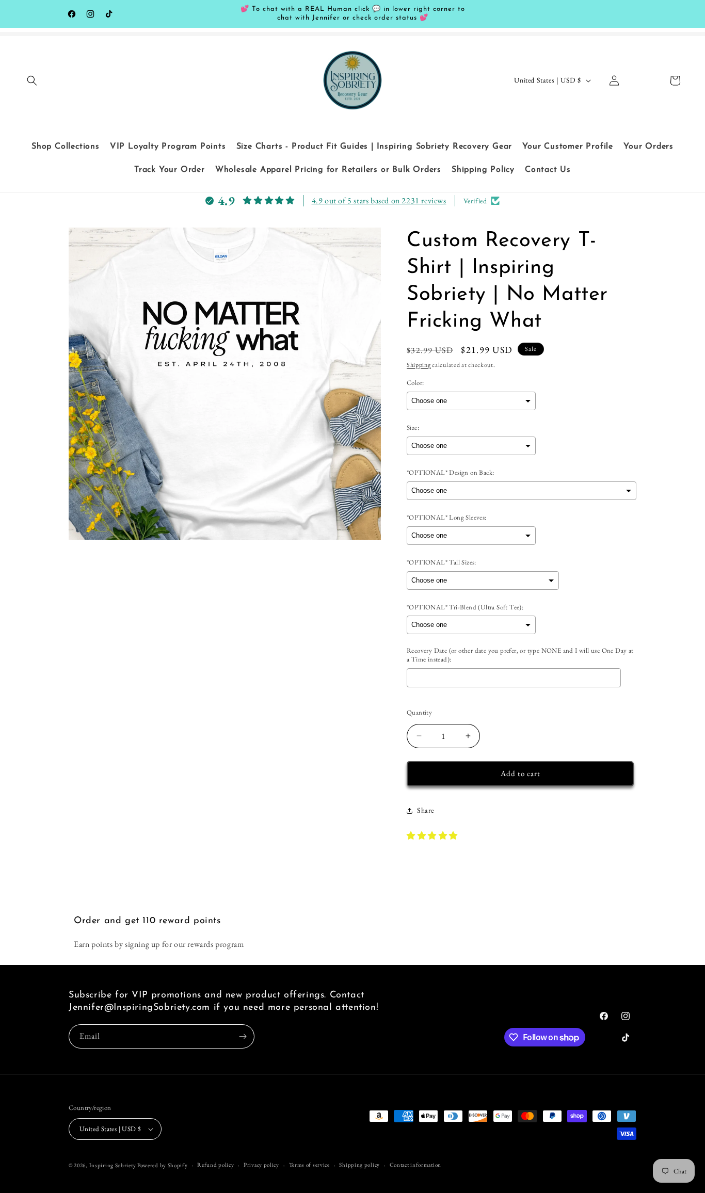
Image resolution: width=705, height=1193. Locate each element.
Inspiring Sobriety (112, 1165)
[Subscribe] (242, 1036)
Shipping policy (359, 1164)
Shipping (419, 365)
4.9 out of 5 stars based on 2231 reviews (379, 200)
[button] (32, 80)
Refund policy (215, 1164)
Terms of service (309, 1164)
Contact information (415, 1164)
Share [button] (425, 810)
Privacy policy (261, 1164)
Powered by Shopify (162, 1165)
